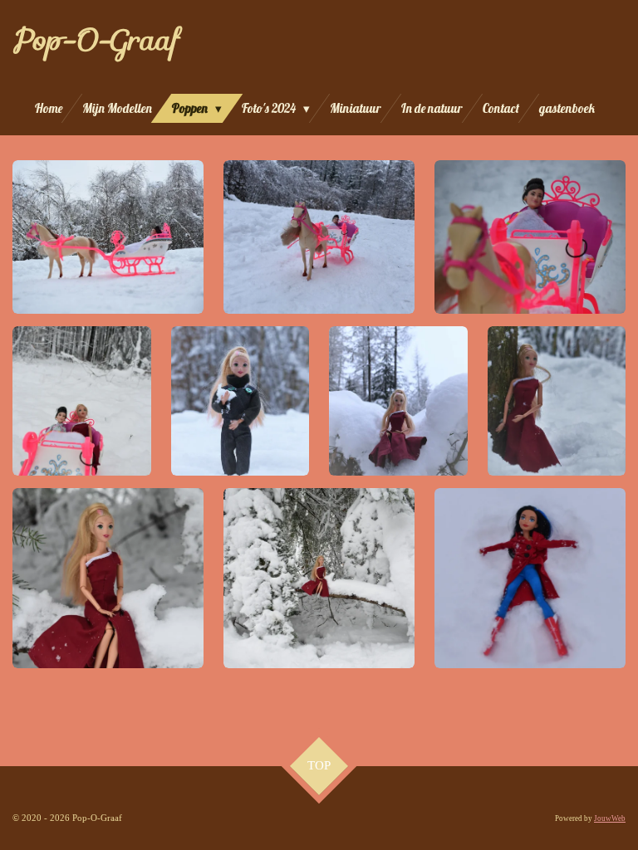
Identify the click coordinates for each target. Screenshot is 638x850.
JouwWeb (610, 818)
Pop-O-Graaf (95, 39)
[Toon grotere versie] (108, 236)
